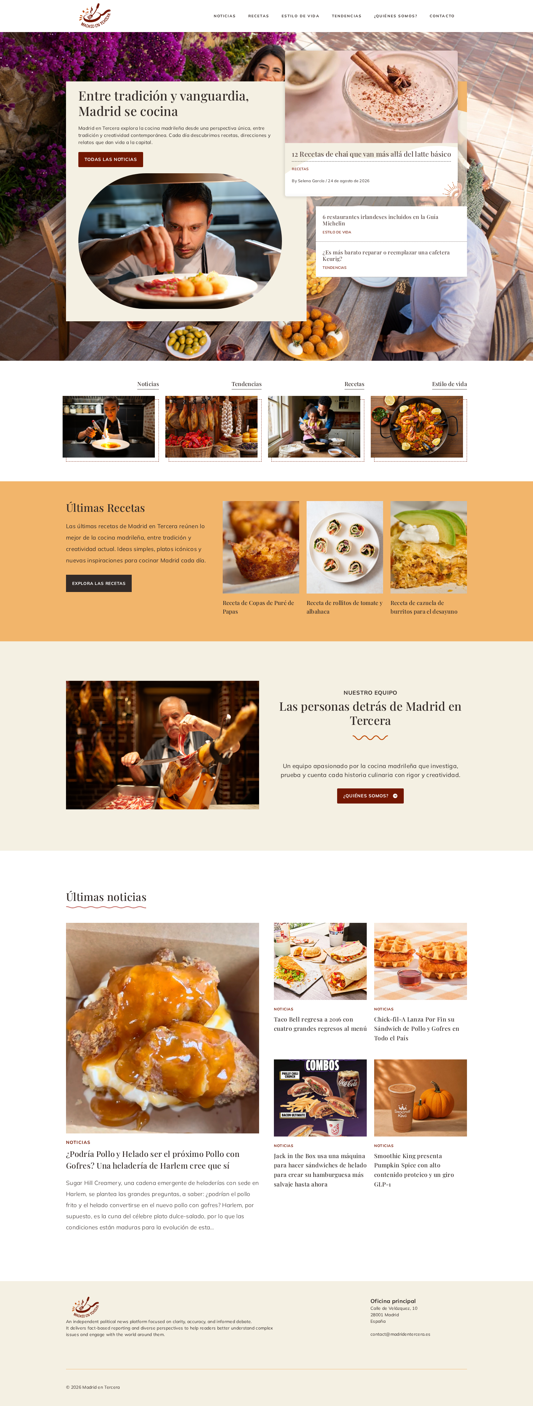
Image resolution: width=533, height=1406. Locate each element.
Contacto (442, 16)
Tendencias (347, 16)
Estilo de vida (301, 16)
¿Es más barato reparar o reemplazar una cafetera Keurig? (386, 255)
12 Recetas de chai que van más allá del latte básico (371, 153)
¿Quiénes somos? (395, 16)
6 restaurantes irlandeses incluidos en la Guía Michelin (380, 220)
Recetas (258, 16)
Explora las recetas (99, 583)
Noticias (225, 16)
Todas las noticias (111, 159)
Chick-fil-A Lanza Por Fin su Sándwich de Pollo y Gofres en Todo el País (416, 1028)
